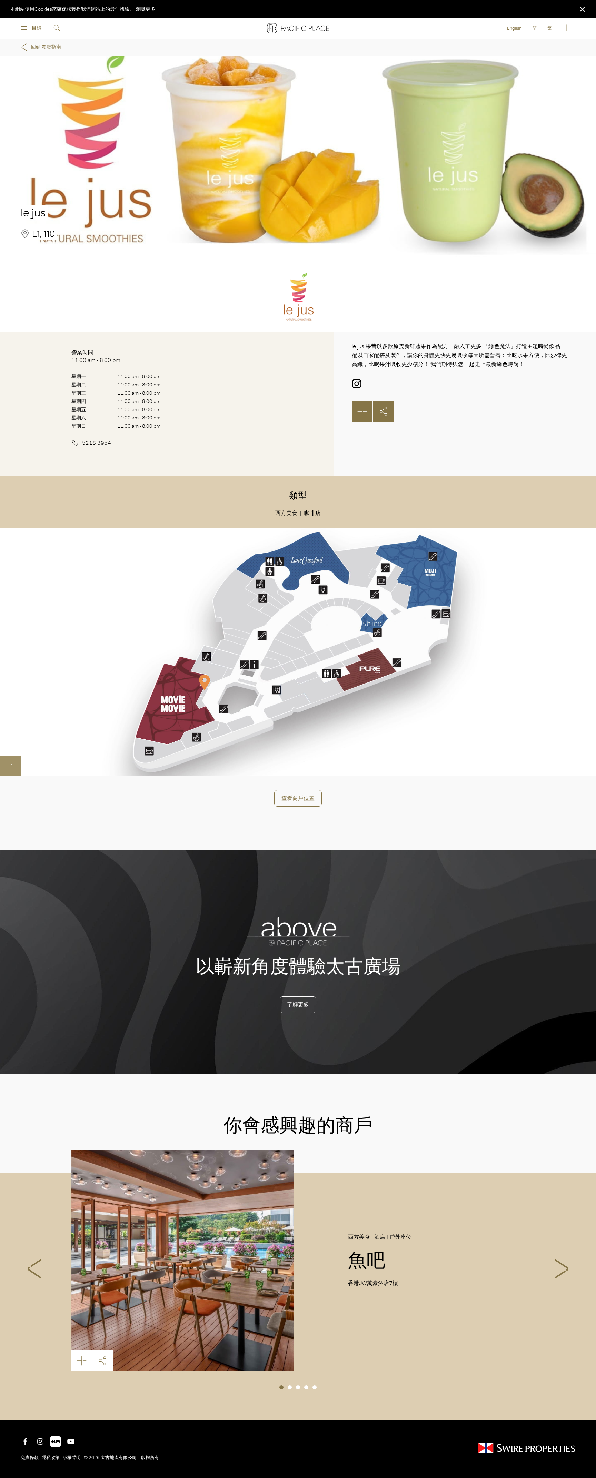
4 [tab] (306, 1387)
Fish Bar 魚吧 (182, 1260)
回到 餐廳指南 (46, 47)
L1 (10, 765)
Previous (34, 1269)
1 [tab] (281, 1387)
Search (57, 28)
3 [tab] (298, 1387)
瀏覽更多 (145, 9)
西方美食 (286, 513)
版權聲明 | (73, 1457)
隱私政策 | (52, 1457)
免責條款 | (31, 1457)
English (514, 28)
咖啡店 (312, 513)
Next (561, 1269)
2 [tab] (290, 1387)
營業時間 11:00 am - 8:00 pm (95, 356)
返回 (585, 1410)
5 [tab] (314, 1387)
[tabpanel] (298, 1260)
